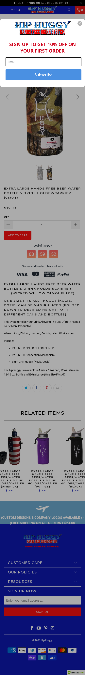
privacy (42, 102)
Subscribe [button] (43, 74)
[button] (79, 23)
